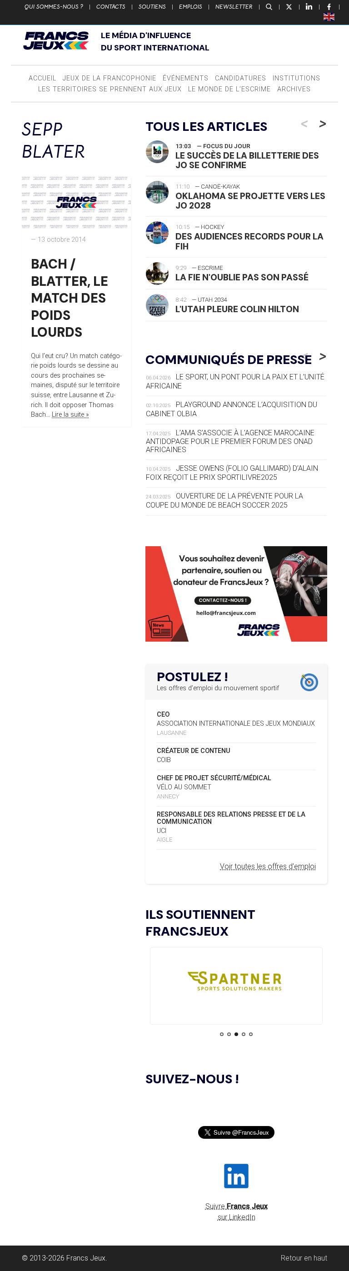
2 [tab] (229, 1034)
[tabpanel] (236, 983)
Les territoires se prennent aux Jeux (110, 89)
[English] (329, 16)
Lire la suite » (70, 415)
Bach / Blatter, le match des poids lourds (69, 298)
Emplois (190, 6)
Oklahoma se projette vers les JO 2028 (250, 200)
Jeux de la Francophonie (109, 78)
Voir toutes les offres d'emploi (268, 866)
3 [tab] (236, 1034)
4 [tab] (243, 1034)
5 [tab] (251, 1034)
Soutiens (152, 6)
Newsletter (234, 6)
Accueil (42, 78)
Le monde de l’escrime (229, 89)
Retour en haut (304, 1258)
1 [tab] (222, 1034)
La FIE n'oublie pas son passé (242, 277)
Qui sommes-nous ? (54, 6)
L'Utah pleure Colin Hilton (237, 309)
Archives (294, 89)
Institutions (296, 78)
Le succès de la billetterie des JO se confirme (247, 160)
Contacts (110, 6)
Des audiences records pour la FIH (249, 241)
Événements (186, 78)
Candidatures (240, 78)
